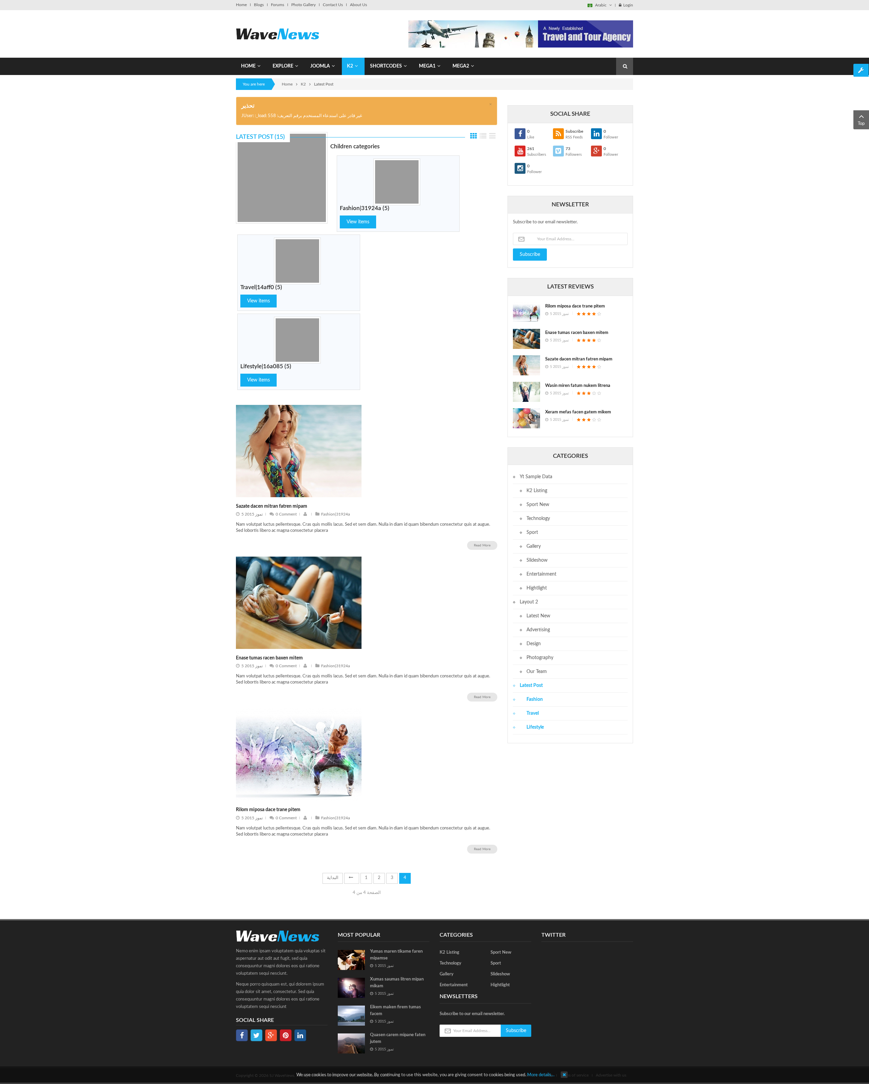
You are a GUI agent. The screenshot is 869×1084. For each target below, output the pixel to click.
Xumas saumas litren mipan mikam (397, 982)
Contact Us (333, 4)
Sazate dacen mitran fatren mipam (271, 506)
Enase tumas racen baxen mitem (269, 658)
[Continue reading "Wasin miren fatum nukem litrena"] (526, 392)
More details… (541, 1075)
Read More (482, 545)
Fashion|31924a (335, 514)
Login (628, 5)
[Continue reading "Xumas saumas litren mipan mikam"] (351, 988)
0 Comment (286, 514)
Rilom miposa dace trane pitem (268, 809)
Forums (277, 4)
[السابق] (351, 878)
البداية (332, 878)
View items (358, 222)
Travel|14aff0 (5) (261, 287)
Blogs (259, 4)
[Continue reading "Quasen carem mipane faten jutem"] (351, 1043)
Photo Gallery (303, 4)
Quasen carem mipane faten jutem (397, 1038)
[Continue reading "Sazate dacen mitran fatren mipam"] (526, 365)
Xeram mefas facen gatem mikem (578, 412)
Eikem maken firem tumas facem (395, 1010)
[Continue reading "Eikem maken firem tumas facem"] (351, 1016)
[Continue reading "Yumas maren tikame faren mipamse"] (351, 960)
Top (861, 124)
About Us (358, 4)
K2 (303, 84)
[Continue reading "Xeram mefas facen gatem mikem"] (526, 418)
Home (241, 4)
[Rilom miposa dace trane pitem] (299, 754)
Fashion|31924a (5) (364, 208)
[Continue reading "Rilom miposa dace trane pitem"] (526, 312)
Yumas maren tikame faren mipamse (396, 954)
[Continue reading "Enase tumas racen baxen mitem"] (526, 339)
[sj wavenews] (277, 34)
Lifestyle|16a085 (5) (265, 366)
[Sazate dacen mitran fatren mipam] (299, 451)
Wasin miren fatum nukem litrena (577, 386)
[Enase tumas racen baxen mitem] (299, 602)
